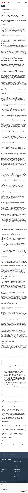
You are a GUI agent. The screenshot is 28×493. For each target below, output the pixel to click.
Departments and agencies (17, 461)
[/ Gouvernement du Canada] (6, 2)
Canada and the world (17, 469)
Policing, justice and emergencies (18, 466)
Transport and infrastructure (18, 467)
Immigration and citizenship (5, 467)
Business (2, 471)
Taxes (1, 476)
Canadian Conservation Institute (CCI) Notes (7, 12)
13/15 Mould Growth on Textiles (8, 161)
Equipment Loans (17, 103)
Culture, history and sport (4, 481)
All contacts (2, 461)
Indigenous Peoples (16, 474)
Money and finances (17, 471)
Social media (2, 484)
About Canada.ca (3, 487)
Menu (3, 5)
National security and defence (5, 479)
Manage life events (16, 479)
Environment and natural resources (6, 478)
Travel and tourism (3, 469)
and (7, 126)
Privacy (2, 491)
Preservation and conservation (14, 9)
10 (21, 298)
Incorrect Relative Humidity (7, 130)
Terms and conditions (4, 489)
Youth (15, 478)
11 (23, 315)
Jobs (1, 466)
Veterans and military (17, 476)
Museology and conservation (5, 9)
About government (3, 463)
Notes (17, 20)
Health (2, 474)
